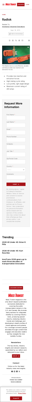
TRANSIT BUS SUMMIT (16, 379)
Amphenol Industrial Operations (13, 27)
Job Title (10, 151)
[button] (3, 4)
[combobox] (16, 169)
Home (4, 14)
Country (9, 166)
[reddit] (19, 40)
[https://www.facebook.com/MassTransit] (12, 371)
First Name (10, 115)
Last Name (10, 122)
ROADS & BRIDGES (16, 382)
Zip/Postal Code (11, 158)
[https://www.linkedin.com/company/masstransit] (17, 371)
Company (9, 144)
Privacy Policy (22, 393)
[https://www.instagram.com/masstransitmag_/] (14, 371)
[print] (29, 40)
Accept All (16, 398)
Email (8, 129)
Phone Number (11, 136)
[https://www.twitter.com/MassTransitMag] (19, 371)
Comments (10, 174)
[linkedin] (13, 40)
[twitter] (16, 40)
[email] (22, 40)
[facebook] (9, 40)
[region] (16, 394)
